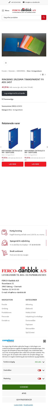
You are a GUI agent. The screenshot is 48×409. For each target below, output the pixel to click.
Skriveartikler (30, 329)
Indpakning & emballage (34, 316)
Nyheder (12, 71)
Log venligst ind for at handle (14, 93)
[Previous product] (40, 74)
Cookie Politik (18, 405)
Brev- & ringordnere (34, 71)
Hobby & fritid (31, 312)
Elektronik (29, 309)
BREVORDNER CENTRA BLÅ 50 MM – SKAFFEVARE (12, 151)
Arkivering (29, 304)
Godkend (24, 387)
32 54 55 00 (36, 245)
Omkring (5, 309)
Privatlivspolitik (28, 405)
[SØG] (43, 17)
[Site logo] (24, 10)
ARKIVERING (21, 71)
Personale (5, 316)
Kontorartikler (30, 320)
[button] (44, 341)
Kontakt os (6, 320)
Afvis (24, 393)
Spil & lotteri (30, 332)
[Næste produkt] (45, 74)
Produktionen (6, 312)
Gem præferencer (24, 400)
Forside (4, 71)
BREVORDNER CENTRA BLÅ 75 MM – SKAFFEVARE (35, 151)
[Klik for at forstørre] (5, 63)
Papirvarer (29, 324)
